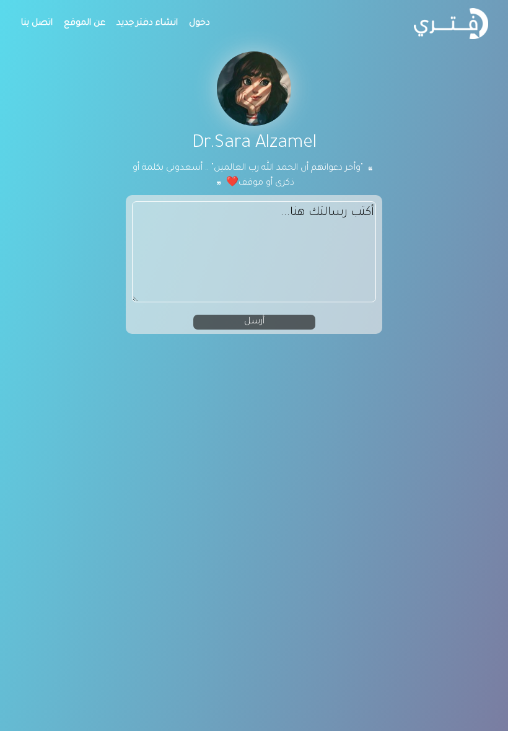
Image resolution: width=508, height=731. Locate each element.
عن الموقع (84, 23)
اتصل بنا (37, 23)
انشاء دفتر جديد (147, 23)
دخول (199, 23)
